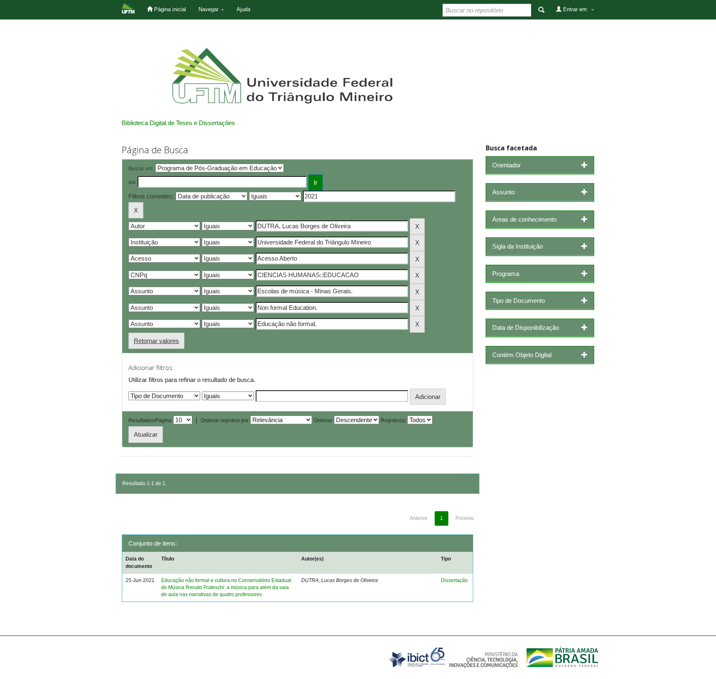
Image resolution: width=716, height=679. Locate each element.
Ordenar (323, 420)
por (132, 182)
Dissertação (454, 580)
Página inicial (169, 9)
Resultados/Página (150, 420)
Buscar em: (141, 169)
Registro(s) (393, 420)
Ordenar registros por (225, 420)
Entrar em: (575, 9)
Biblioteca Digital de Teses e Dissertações (178, 122)
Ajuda (243, 9)
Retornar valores (156, 340)
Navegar (209, 9)
